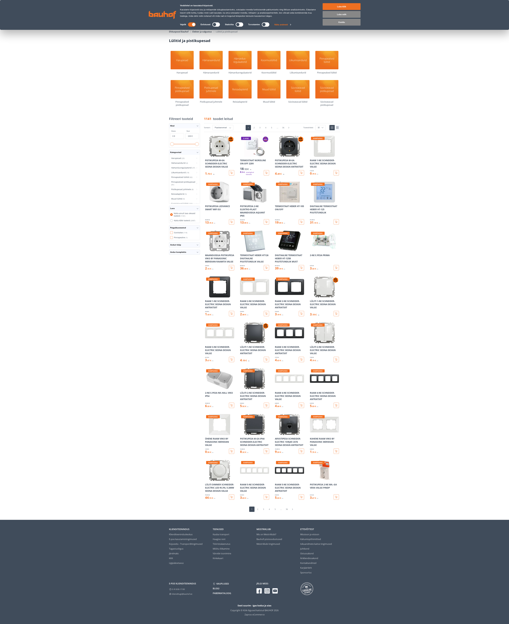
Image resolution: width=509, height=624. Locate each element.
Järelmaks (174, 553)
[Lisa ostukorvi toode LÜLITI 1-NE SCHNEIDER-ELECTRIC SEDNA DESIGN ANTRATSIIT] (266, 359)
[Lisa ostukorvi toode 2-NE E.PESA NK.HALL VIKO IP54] (231, 405)
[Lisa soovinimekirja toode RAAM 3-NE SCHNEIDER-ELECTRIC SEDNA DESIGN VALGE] (207, 341)
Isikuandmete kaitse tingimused (316, 543)
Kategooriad (175, 152)
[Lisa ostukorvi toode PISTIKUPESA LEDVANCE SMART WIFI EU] (231, 222)
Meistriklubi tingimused (268, 543)
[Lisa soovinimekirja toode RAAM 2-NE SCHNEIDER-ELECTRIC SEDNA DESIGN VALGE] (242, 295)
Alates (173, 131)
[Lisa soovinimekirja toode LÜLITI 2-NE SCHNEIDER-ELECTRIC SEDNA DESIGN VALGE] (312, 341)
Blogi (216, 588)
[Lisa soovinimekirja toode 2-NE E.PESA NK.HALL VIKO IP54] (207, 387)
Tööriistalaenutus (221, 543)
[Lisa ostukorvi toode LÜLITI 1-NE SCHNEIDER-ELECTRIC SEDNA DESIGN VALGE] (336, 313)
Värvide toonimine (222, 553)
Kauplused (222, 583)
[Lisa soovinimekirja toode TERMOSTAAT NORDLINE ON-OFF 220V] (242, 155)
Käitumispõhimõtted (310, 539)
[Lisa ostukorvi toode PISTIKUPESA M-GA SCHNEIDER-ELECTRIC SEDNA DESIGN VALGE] (231, 172)
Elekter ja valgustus (202, 31)
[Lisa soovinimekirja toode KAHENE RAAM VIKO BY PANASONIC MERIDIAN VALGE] (312, 433)
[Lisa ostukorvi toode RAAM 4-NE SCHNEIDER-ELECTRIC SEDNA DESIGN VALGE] (301, 405)
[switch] (216, 24)
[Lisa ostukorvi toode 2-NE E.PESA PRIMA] (336, 267)
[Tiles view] (332, 127)
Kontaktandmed (308, 563)
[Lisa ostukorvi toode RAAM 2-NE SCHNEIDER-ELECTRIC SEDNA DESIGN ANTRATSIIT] (301, 313)
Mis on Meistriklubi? (266, 534)
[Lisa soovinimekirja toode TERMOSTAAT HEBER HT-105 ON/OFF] (277, 201)
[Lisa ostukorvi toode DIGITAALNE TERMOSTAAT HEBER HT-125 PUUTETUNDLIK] (336, 222)
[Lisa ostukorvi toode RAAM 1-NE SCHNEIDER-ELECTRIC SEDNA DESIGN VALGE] (336, 172)
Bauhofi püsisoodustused (269, 539)
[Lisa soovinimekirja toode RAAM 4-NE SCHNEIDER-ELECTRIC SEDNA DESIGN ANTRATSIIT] (312, 387)
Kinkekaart (218, 558)
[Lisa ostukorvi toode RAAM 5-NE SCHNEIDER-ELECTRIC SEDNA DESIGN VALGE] (266, 497)
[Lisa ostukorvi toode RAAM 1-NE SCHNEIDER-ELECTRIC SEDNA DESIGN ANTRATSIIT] (231, 313)
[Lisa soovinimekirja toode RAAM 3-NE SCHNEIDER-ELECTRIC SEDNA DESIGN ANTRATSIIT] (277, 341)
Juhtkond (304, 548)
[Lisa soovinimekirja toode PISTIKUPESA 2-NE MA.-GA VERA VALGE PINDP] (312, 479)
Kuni (188, 131)
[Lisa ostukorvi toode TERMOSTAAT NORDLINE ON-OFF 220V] (266, 172)
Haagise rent (219, 539)
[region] (272, 318)
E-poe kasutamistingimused (183, 539)
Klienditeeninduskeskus (181, 534)
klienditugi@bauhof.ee (182, 594)
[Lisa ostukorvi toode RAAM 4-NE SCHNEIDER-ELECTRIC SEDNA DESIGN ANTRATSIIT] (336, 405)
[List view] (337, 127)
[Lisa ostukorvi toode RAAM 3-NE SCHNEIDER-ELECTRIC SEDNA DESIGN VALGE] (231, 359)
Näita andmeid (281, 24)
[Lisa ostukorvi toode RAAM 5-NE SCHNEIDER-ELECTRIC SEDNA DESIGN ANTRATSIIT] (301, 497)
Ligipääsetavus (176, 563)
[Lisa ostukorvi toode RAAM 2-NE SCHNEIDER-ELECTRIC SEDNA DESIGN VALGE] (266, 313)
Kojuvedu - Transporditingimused (186, 543)
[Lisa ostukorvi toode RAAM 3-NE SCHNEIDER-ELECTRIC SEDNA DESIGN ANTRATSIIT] (301, 359)
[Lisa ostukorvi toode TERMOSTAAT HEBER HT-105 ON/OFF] (301, 222)
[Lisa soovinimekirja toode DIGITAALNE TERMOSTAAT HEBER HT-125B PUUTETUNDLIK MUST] (277, 250)
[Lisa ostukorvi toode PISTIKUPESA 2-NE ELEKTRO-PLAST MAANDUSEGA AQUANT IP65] (266, 222)
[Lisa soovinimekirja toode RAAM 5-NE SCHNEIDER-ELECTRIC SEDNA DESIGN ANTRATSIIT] (277, 479)
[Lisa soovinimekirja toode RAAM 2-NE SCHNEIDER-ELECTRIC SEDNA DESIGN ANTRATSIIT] (277, 295)
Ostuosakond (307, 553)
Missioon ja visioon (309, 534)
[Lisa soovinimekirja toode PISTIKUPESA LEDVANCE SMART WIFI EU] (207, 201)
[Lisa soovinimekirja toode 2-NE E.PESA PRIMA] (312, 250)
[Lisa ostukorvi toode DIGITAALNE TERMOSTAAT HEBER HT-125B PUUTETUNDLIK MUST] (301, 267)
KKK (171, 558)
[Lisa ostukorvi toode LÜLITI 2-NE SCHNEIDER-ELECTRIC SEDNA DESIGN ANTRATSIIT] (266, 405)
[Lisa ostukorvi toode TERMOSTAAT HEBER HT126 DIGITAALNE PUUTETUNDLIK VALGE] (266, 267)
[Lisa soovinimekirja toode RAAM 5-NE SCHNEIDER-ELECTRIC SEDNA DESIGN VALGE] (242, 479)
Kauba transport (221, 534)
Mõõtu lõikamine (221, 548)
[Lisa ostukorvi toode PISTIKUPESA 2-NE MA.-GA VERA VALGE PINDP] (336, 497)
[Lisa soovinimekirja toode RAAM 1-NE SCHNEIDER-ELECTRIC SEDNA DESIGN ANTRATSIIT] (207, 295)
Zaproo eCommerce (255, 614)
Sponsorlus (306, 572)
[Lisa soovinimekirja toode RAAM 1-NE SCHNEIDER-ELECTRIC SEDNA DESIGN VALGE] (312, 155)
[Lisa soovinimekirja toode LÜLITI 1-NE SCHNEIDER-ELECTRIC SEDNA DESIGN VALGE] (312, 295)
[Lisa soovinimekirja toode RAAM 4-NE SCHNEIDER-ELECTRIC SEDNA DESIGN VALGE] (277, 387)
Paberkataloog (222, 593)
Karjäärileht (306, 567)
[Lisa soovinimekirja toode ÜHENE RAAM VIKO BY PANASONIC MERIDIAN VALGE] (207, 433)
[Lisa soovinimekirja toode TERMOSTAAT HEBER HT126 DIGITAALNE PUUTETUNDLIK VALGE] (242, 250)
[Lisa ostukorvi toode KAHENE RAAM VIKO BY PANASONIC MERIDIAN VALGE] (336, 451)
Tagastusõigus (176, 548)
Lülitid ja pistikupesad (227, 31)
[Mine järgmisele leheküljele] (288, 127)
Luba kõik (341, 6)
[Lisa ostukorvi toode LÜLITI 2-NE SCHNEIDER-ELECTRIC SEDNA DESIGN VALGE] (336, 359)
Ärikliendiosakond (309, 558)
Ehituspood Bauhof (179, 31)
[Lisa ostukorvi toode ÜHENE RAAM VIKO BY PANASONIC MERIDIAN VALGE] (231, 451)
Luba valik (341, 14)
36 (283, 127)
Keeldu (341, 22)
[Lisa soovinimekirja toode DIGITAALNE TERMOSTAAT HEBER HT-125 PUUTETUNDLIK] (312, 201)
